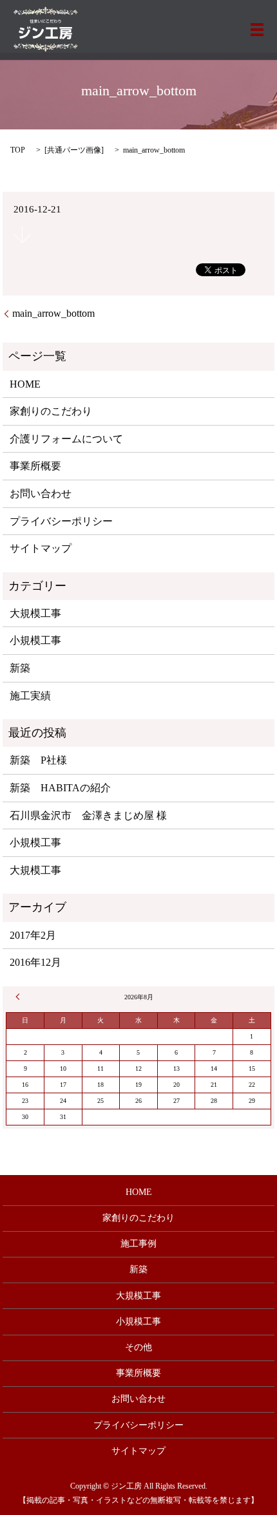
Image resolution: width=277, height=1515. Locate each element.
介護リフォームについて (66, 438)
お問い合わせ (41, 493)
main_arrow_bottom (53, 313)
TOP (17, 150)
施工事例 (138, 1243)
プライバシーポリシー (61, 521)
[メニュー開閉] (257, 29)
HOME (25, 384)
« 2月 (19, 997)
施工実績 (30, 695)
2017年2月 (33, 935)
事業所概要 (35, 465)
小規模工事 (35, 640)
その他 (138, 1347)
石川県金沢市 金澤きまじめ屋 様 (88, 815)
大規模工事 (35, 613)
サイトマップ (41, 548)
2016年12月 (35, 962)
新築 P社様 (38, 760)
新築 (20, 668)
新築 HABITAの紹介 (60, 787)
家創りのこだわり (51, 411)
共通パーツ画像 (74, 150)
